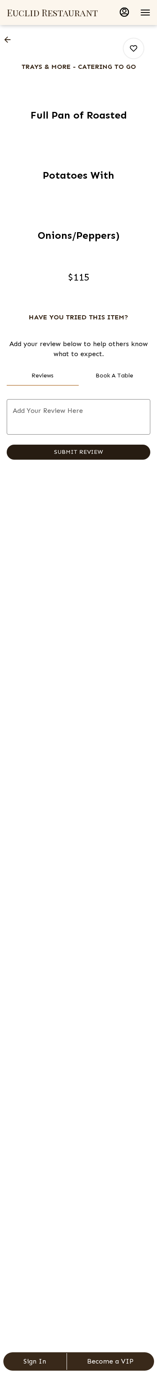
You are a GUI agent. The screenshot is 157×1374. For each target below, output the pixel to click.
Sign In (34, 1361)
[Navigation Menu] (145, 12)
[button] (10, 40)
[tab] (43, 376)
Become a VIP (110, 1361)
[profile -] (124, 12)
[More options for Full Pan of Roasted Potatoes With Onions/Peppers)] (134, 48)
